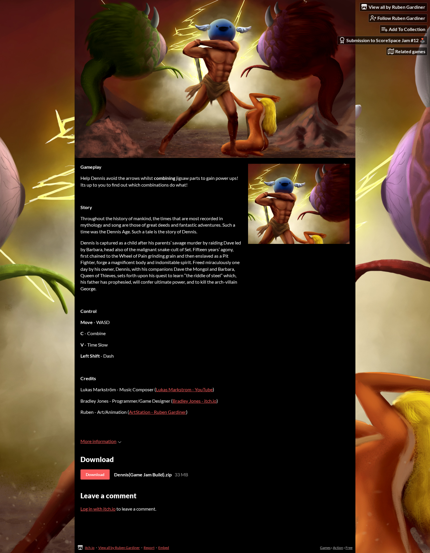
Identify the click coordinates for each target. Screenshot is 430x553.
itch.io (89, 547)
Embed (163, 547)
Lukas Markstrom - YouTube (184, 389)
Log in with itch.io (98, 508)
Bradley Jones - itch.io (194, 401)
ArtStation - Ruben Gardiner (157, 412)
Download (95, 474)
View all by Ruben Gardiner (119, 547)
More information (98, 441)
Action (338, 547)
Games (325, 547)
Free (348, 547)
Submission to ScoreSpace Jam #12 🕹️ (385, 40)
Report (149, 547)
